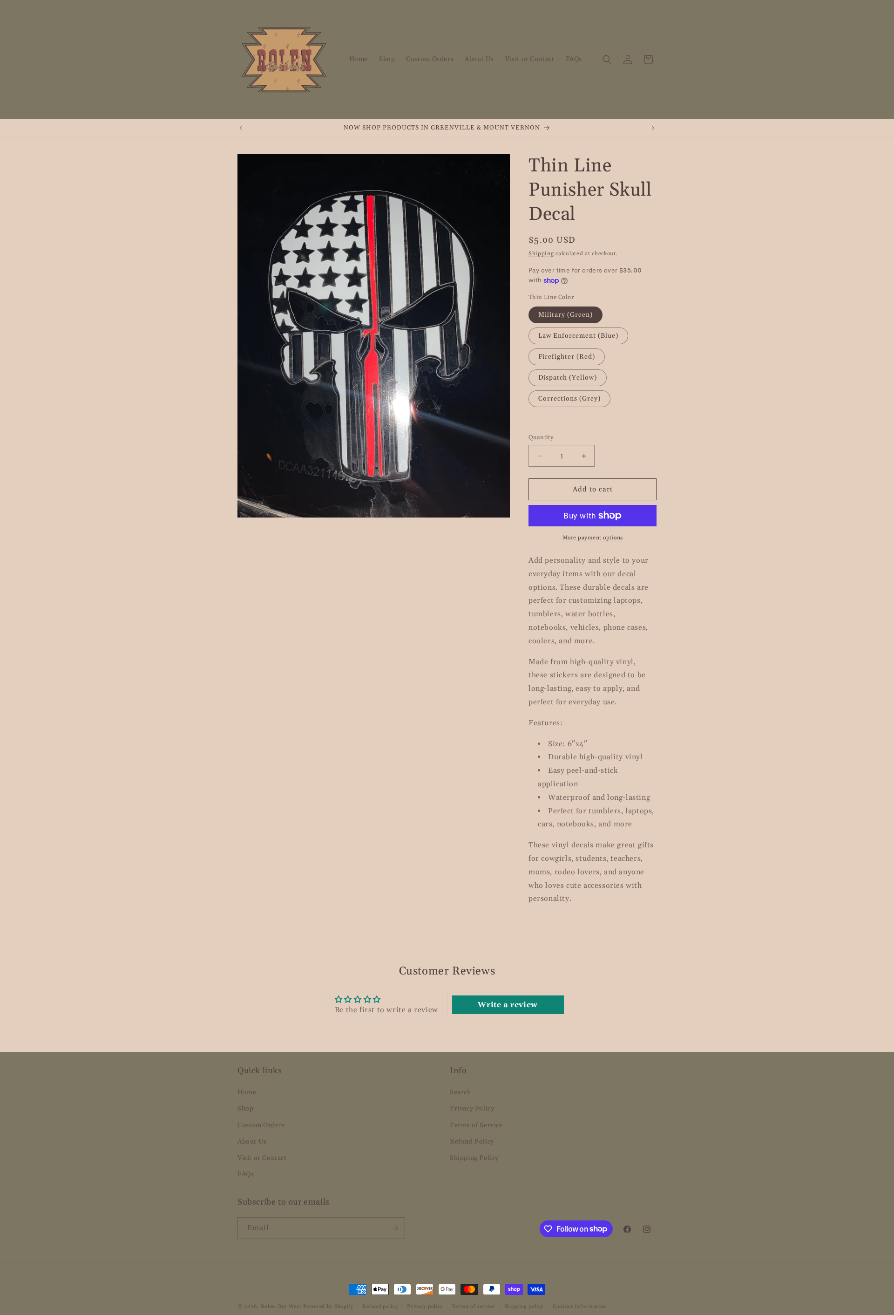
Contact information (580, 1306)
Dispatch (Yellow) (567, 378)
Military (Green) (565, 315)
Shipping (541, 253)
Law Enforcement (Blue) (578, 336)
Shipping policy (524, 1306)
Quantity (540, 437)
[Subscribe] (394, 1228)
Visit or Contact (262, 1158)
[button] (607, 59)
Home (246, 1092)
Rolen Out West (281, 1306)
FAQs (245, 1174)
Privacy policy (425, 1306)
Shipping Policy (474, 1158)
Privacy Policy (472, 1108)
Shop (245, 1108)
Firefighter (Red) (566, 357)
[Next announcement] (653, 128)
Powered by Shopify (328, 1306)
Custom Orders (261, 1125)
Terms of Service (476, 1125)
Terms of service (473, 1306)
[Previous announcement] (240, 128)
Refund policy (380, 1306)
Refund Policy (472, 1142)
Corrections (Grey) (569, 399)
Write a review (507, 1004)
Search (460, 1092)
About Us (252, 1142)
